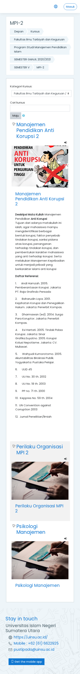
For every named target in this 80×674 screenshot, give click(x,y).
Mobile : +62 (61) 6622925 (36, 643)
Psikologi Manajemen (30, 529)
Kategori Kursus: (21, 86)
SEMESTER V (22, 67)
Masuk (70, 7)
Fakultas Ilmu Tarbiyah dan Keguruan (39, 39)
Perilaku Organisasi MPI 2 (39, 449)
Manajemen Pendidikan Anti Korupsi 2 (35, 130)
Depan (18, 31)
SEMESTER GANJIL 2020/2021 (32, 59)
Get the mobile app (28, 662)
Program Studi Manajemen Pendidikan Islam (40, 49)
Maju (15, 115)
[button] (24, 115)
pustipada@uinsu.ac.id (34, 649)
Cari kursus (17, 102)
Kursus (35, 31)
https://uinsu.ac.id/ (31, 637)
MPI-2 (40, 67)
